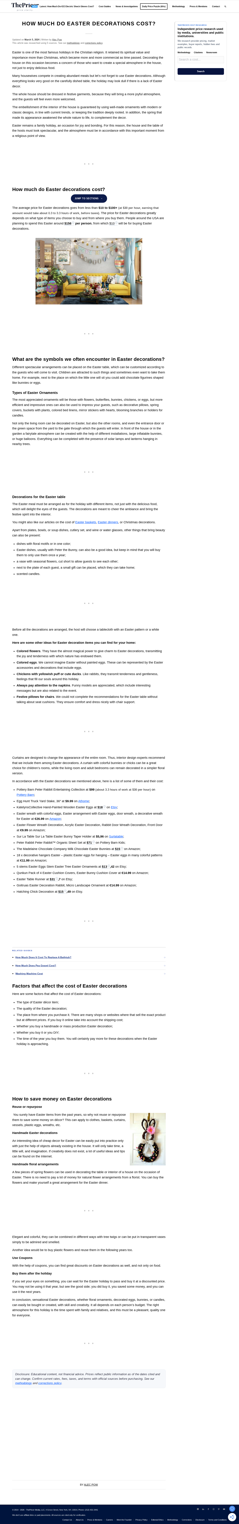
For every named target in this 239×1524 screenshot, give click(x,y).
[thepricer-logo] (25, 6)
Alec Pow (57, 39)
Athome (83, 801)
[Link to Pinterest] (219, 1509)
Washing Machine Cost (29, 973)
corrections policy (94, 43)
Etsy (114, 807)
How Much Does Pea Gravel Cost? (35, 965)
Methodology (184, 52)
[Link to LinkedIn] (203, 1509)
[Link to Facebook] (208, 1509)
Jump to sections (87, 198)
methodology (73, 43)
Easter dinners (108, 522)
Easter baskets (85, 522)
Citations (198, 52)
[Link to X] (198, 1509)
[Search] (225, 6)
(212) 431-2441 (91, 1510)
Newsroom (211, 52)
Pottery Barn (25, 795)
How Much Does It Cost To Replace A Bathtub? (43, 957)
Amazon (55, 819)
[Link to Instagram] (213, 1509)
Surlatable (116, 836)
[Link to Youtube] (224, 1509)
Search (201, 71)
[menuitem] (62, 6)
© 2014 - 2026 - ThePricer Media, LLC (28, 1510)
